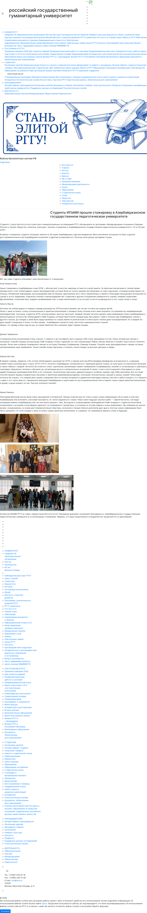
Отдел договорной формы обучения (44, 70)
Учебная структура (93, 85)
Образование (99, 68)
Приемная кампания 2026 (16, 51)
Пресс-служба (124, 34)
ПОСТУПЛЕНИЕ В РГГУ (15, 668)
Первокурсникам (31, 65)
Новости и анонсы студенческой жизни (58, 65)
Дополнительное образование (18, 713)
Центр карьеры (72, 68)
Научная (25, 93)
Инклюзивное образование (118, 57)
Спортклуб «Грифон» (14, 750)
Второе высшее (124, 54)
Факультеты (112, 34)
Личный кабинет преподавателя (19, 85)
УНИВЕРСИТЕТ (11, 551)
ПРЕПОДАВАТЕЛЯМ (13, 819)
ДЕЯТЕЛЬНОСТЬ (12, 848)
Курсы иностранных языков (29, 57)
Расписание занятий (14, 65)
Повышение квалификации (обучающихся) (125, 68)
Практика (71, 80)
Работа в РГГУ (128, 37)
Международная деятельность (76, 184)
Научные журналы (13, 37)
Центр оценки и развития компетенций (121, 77)
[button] (11, 132)
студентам (10, 62)
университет (11, 32)
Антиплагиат (78, 85)
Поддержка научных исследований (46, 88)
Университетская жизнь (73, 203)
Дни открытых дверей (39, 51)
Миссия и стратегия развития (66, 37)
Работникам (141, 37)
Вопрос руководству (14, 658)
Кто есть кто (103, 37)
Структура (101, 34)
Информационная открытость (52, 40)
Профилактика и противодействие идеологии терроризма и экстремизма (21, 653)
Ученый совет (115, 37)
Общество (66, 198)
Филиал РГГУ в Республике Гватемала (88, 57)
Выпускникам (49, 77)
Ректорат (57, 34)
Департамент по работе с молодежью (94, 65)
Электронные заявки (76, 43)
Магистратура (11, 704)
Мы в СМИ (66, 179)
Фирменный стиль (50, 43)
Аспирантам (10, 80)
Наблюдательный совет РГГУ (18, 575)
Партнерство (68, 201)
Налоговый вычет (15, 74)
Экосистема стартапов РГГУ (53, 80)
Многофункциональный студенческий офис (34, 68)
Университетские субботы (128, 51)
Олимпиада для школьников (17, 693)
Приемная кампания (71, 181)
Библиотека (59, 68)
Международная (36, 93)
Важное (65, 176)
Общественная (51, 93)
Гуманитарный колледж (60, 54)
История (136, 34)
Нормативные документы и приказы (21, 40)
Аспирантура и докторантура (102, 54)
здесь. (44, 903)
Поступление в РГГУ (14, 48)
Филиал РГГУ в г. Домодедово (56, 57)
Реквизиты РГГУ (69, 70)
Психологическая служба (28, 80)
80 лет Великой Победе (85, 34)
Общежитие (37, 77)
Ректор (48, 34)
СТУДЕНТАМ (10, 742)
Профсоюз (117, 85)
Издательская (65, 93)
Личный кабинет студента (124, 65)
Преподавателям (13, 82)
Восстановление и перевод (68, 77)
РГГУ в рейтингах (88, 37)
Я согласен (5, 911)
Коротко (65, 173)
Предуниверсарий (80, 54)
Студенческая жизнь (71, 192)
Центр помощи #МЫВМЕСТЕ (56, 46)
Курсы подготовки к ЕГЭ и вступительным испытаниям (16, 688)
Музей (49, 37)
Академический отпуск (92, 77)
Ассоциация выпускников (33, 37)
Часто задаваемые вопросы (30, 46)
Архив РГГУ (91, 43)
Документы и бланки (62, 85)
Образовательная (12, 93)
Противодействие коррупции (120, 43)
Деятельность (11, 91)
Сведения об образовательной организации (25, 34)
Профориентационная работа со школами (69, 51)
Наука (64, 187)
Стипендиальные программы (18, 77)
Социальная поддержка (88, 70)
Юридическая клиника (15, 631)
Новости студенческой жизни (18, 753)
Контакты (102, 43)
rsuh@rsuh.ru (16, 880)
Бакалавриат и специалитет (17, 702)
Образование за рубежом (16, 70)
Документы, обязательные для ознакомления (96, 80)
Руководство (68, 34)
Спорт (64, 195)
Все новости (67, 165)
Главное (65, 168)
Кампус (63, 43)
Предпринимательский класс (102, 51)
